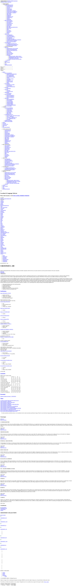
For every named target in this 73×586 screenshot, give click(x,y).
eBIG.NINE (9, 13)
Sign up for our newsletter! (11, 41)
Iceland (1, 218)
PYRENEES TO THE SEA (14, 58)
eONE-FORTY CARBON (11, 12)
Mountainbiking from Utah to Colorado (15, 57)
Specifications (5, 256)
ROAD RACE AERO (10, 84)
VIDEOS (8, 60)
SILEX (6, 157)
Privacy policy (46, 581)
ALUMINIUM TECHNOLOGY (12, 44)
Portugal (1, 239)
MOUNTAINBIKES (8, 73)
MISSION (6, 156)
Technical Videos (5, 259)
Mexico (1, 228)
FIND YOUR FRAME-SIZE (12, 49)
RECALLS (9, 51)
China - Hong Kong (3, 207)
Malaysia (1, 227)
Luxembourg (2, 226)
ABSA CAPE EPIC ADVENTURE (15, 59)
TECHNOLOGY (8, 42)
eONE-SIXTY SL (10, 5)
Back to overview (3, 429)
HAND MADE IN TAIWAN (12, 40)
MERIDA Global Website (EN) (5, 198)
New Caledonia (3, 233)
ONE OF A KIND (10, 53)
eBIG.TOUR (9, 14)
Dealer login (5, 125)
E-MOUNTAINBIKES (9, 107)
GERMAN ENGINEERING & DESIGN (14, 39)
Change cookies (7, 583)
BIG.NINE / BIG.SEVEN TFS (12, 27)
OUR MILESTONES (10, 38)
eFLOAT (8, 7)
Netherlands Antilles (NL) (4, 232)
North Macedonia (3, 235)
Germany (2, 216)
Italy (1, 221)
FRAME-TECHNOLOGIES (12, 45)
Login (6, 63)
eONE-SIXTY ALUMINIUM (12, 11)
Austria (1, 203)
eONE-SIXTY (9, 8)
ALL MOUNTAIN (10, 78)
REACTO (8, 30)
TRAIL (8, 77)
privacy (4, 574)
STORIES (8, 55)
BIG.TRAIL (9, 28)
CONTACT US (5, 124)
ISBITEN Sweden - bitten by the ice (15, 56)
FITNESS (6, 87)
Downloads (4, 258)
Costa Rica (2, 208)
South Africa (2, 245)
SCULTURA (9, 31)
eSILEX (8, 18)
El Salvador (2, 212)
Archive (6, 61)
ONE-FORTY (9, 24)
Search (2, 70)
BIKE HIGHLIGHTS (8, 20)
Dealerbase (4, 575)
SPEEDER (9, 88)
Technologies (5, 260)
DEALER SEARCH (8, 64)
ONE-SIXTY (9, 22)
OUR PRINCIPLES (10, 35)
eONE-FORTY (9, 9)
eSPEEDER (9, 19)
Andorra (1, 200)
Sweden (1, 247)
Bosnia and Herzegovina (4, 205)
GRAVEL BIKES (10, 102)
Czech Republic (3, 210)
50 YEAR (4, 123)
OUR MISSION (9, 34)
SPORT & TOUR (10, 80)
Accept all (2, 583)
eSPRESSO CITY (10, 16)
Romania (1, 240)
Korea (1, 223)
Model (4, 255)
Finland (1, 214)
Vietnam (1, 253)
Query (1, 66)
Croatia (1, 209)
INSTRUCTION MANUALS (12, 50)
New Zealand (2, 234)
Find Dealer (2, 272)
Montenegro (2, 229)
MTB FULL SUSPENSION (12, 74)
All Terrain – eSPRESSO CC (12, 117)
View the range (3, 515)
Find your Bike (5, 186)
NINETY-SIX (9, 25)
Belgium (1, 204)
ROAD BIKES (7, 83)
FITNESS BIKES (10, 103)
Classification (5, 261)
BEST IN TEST (9, 54)
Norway (1, 236)
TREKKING (7, 92)
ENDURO (9, 79)
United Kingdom (3, 252)
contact (4, 572)
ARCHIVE (7, 98)
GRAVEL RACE (10, 91)
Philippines (2, 237)
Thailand (1, 250)
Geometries (4, 257)
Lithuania (2, 225)
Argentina (2, 201)
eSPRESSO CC (9, 17)
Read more (2, 271)
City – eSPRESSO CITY (11, 118)
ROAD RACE (9, 85)
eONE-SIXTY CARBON (11, 10)
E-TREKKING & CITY (9, 114)
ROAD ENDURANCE (11, 86)
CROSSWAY (9, 93)
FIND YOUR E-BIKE (8, 121)
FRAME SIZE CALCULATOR (12, 48)
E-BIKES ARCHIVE (8, 120)
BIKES (4, 72)
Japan (1, 222)
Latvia (1, 224)
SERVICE (6, 47)
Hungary (1, 217)
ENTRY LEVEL (10, 81)
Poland (1, 238)
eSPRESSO (9, 15)
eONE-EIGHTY (10, 6)
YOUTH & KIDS (8, 94)
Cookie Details (13, 583)
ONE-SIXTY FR (10, 23)
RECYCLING (9, 52)
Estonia (1, 213)
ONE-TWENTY (10, 21)
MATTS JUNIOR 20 (10, 96)
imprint (4, 573)
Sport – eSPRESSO (10, 116)
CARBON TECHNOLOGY (12, 43)
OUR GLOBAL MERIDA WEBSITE (21, 195)
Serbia (1, 241)
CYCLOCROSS (10, 101)
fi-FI (3, 187)
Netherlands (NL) (3, 231)
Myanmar (2, 230)
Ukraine (1, 251)
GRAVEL (6, 89)
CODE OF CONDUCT (11, 36)
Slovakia (1, 243)
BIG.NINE (9, 26)
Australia (1, 202)
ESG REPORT (9, 37)
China (1, 206)
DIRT (8, 29)
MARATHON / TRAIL (11, 76)
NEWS (4, 122)
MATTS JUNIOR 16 (10, 97)
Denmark (2, 211)
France (1, 215)
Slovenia (1, 244)
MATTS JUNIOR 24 (10, 95)
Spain (1, 246)
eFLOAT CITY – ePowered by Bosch (13, 115)
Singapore (2, 242)
